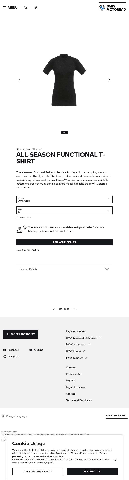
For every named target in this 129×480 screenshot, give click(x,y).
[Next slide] (109, 80)
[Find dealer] (36, 6)
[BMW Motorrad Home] (112, 8)
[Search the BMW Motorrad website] (26, 6)
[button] (10, 7)
